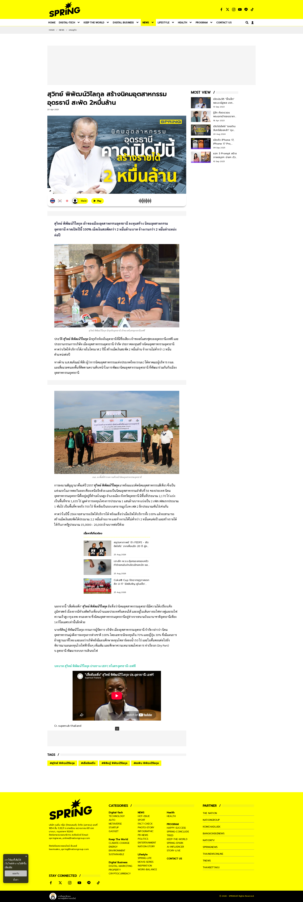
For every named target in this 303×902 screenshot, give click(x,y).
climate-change (119, 843)
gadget (114, 831)
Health (171, 812)
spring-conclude (178, 831)
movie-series (145, 862)
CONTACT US (174, 858)
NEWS (61, 30)
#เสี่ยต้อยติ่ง (88, 763)
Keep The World (118, 839)
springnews (210, 847)
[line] (67, 191)
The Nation (210, 813)
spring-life (145, 858)
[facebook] (56, 191)
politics (143, 839)
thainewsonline (213, 854)
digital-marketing (120, 866)
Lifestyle (143, 854)
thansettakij (211, 867)
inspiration (145, 865)
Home (52, 30)
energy (113, 847)
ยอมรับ (15, 873)
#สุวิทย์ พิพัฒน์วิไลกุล (62, 763)
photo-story (146, 827)
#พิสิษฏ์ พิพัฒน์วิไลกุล (114, 763)
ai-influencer (175, 847)
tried (170, 835)
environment (117, 850)
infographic (146, 831)
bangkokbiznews (213, 833)
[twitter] (61, 191)
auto (112, 820)
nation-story (146, 846)
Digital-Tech (116, 812)
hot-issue (144, 816)
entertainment (147, 842)
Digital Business (118, 862)
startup (114, 827)
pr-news (143, 835)
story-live (173, 850)
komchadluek (211, 826)
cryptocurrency (120, 873)
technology (117, 816)
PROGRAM (173, 824)
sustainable (116, 854)
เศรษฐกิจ (73, 30)
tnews (207, 860)
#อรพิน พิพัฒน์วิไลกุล (146, 763)
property (115, 870)
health (171, 816)
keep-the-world (177, 839)
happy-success (176, 828)
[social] (221, 9)
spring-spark (175, 843)
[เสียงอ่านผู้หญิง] (80, 201)
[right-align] (246, 22)
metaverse (115, 823)
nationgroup (211, 820)
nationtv (209, 840)
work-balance (147, 869)
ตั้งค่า (15, 879)
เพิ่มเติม (8, 867)
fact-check (145, 823)
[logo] (64, 9)
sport (141, 820)
